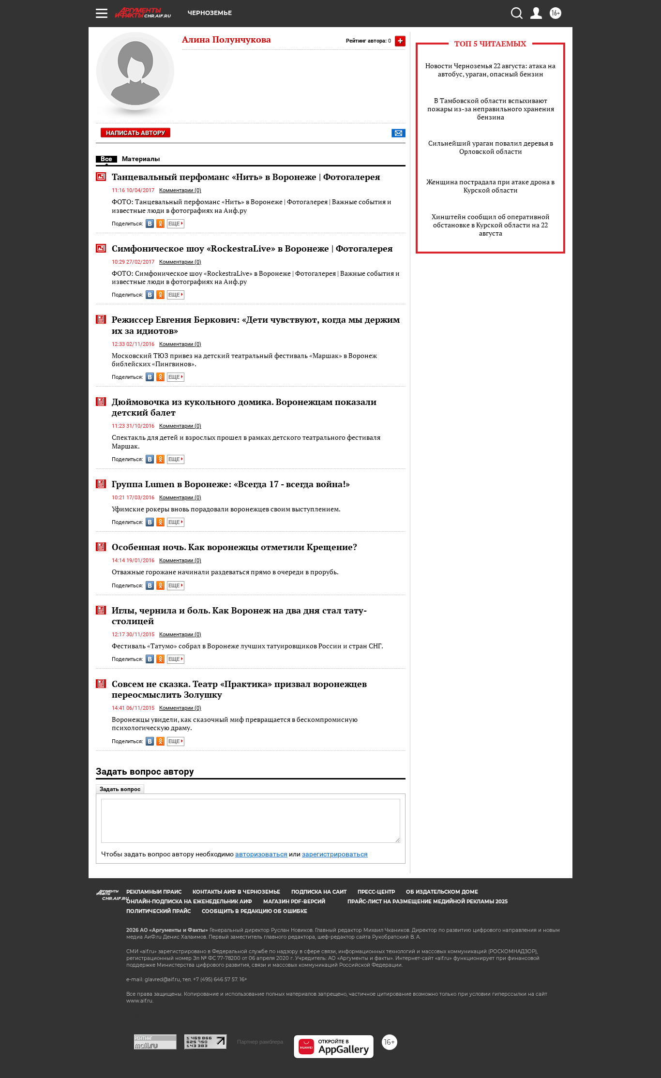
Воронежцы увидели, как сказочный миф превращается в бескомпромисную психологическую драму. (235, 723)
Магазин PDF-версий (294, 901)
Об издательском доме (442, 892)
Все (106, 159)
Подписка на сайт (318, 892)
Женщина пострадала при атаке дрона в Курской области (490, 186)
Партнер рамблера (260, 1042)
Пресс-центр (376, 892)
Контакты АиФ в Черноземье (236, 892)
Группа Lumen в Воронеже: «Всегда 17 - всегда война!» (231, 484)
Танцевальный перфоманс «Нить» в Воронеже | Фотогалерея (246, 176)
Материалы (141, 159)
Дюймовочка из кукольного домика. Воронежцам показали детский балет (244, 407)
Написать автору (135, 132)
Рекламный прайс (153, 892)
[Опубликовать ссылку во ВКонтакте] (150, 223)
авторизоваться (261, 854)
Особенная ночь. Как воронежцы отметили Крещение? (234, 547)
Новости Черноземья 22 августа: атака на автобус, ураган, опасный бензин (490, 69)
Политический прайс (158, 911)
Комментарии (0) (180, 190)
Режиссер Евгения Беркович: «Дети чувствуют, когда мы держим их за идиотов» (256, 325)
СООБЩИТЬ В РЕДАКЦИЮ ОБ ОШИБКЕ (254, 911)
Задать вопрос (120, 789)
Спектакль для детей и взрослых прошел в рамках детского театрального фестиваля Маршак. (246, 441)
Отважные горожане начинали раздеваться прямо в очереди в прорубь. (225, 572)
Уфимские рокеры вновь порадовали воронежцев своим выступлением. (226, 509)
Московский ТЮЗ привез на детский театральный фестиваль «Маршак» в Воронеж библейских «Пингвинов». (244, 359)
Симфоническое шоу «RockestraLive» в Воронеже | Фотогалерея (252, 248)
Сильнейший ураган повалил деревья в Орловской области (490, 147)
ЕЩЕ (174, 224)
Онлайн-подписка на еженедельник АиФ (189, 901)
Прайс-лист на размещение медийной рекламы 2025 (427, 901)
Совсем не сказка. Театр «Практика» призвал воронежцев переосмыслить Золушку (239, 689)
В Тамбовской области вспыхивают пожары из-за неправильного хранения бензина (490, 108)
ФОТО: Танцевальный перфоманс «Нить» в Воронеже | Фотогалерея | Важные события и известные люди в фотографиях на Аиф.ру (251, 205)
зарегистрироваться (335, 854)
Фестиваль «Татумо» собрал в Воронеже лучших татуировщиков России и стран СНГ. (247, 646)
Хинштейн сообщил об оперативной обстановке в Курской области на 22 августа (491, 224)
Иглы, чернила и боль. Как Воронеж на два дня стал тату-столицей (239, 615)
